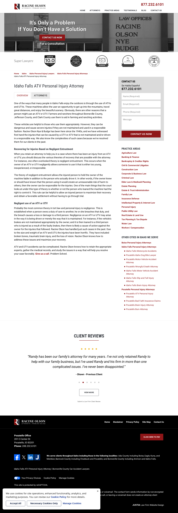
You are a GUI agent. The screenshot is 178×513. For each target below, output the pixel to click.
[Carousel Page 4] (91, 382)
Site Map (146, 422)
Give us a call (42, 253)
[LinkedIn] (30, 457)
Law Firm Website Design (148, 505)
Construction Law (130, 169)
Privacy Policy (132, 422)
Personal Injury (129, 207)
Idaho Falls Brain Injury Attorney (140, 285)
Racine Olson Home (29, 6)
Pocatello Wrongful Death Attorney (142, 266)
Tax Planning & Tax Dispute (134, 219)
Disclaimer (118, 422)
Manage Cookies (66, 478)
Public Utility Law (130, 211)
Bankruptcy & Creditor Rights (135, 161)
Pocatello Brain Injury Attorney (140, 305)
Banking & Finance (130, 157)
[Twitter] (24, 457)
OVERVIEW (22, 95)
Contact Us (156, 10)
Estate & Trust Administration (135, 190)
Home (82, 10)
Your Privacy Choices (31, 478)
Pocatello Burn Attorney (137, 309)
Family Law (127, 194)
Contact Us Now (52, 37)
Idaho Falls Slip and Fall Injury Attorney (140, 279)
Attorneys (95, 10)
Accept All (15, 503)
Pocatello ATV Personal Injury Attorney (139, 295)
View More (89, 392)
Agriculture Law (129, 153)
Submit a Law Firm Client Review (89, 401)
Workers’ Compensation (133, 227)
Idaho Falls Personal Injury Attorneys (139, 247)
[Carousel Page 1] (79, 382)
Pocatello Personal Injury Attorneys (138, 289)
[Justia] (37, 457)
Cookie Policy (50, 478)
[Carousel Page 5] (95, 382)
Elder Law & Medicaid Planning (136, 182)
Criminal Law (128, 178)
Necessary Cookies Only (44, 503)
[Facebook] (17, 457)
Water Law (127, 223)
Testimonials (130, 10)
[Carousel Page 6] (99, 382)
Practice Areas (112, 10)
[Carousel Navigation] (89, 382)
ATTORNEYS (40, 95)
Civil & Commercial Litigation (135, 165)
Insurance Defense (130, 198)
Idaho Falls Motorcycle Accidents (141, 251)
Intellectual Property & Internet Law (138, 203)
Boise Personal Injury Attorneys (136, 242)
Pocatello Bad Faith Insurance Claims (143, 301)
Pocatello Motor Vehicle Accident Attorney (141, 261)
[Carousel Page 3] (87, 382)
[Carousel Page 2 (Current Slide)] (83, 382)
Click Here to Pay (151, 437)
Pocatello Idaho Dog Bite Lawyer (141, 255)
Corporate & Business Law (134, 173)
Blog (143, 10)
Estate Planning (129, 186)
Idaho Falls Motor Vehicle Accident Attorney (142, 272)
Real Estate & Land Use (132, 215)
